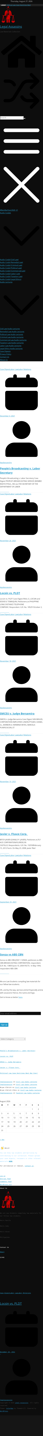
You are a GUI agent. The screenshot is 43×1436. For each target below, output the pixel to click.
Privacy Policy (5, 354)
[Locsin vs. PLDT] (21, 1268)
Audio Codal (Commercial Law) (12, 271)
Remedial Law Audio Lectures (12, 331)
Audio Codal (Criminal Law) (11, 265)
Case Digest (5, 369)
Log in (2, 1176)
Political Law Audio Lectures (11, 334)
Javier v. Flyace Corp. (14, 4)
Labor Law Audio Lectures (10, 345)
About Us (4, 360)
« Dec (2, 1140)
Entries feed (5, 1179)
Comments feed (5, 1182)
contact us (29, 1166)
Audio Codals (5, 213)
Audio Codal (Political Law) (11, 268)
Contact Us (4, 357)
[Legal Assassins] (21, 68)
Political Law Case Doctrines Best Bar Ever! (19, 1073)
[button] (21, 257)
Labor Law (14, 369)
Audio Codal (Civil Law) (9, 259)
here (20, 997)
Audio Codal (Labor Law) (10, 274)
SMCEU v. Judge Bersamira (17, 713)
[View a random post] (21, 112)
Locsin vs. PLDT (10, 593)
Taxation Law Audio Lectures (12, 343)
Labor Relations (24, 369)
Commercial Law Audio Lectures (13, 340)
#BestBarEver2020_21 (9, 210)
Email (2, 1252)
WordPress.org (5, 1184)
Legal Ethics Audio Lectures (11, 348)
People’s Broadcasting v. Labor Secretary (17, 1051)
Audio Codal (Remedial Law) (11, 262)
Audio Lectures (6, 282)
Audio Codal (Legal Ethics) (10, 279)
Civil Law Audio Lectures (10, 328)
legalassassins (6, 462)
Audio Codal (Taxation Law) (11, 276)
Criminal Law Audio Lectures (11, 337)
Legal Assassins (11, 26)
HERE (10, 1161)
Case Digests (5, 351)
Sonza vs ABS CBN (11, 954)
